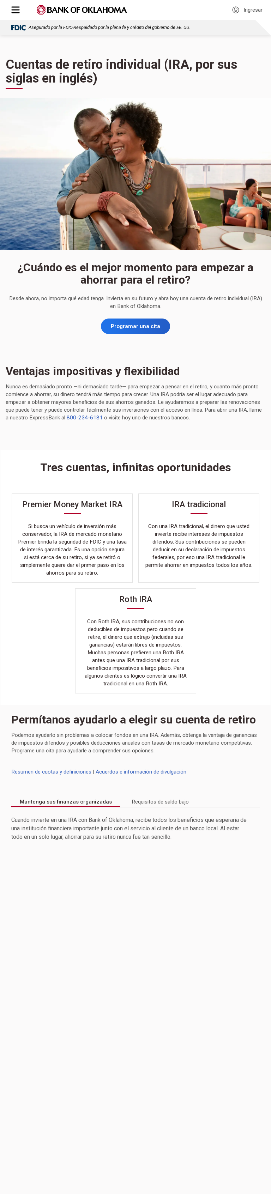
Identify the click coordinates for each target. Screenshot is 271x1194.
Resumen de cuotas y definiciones (51, 772)
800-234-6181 (85, 417)
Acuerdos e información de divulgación (141, 772)
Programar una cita (135, 326)
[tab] (65, 802)
